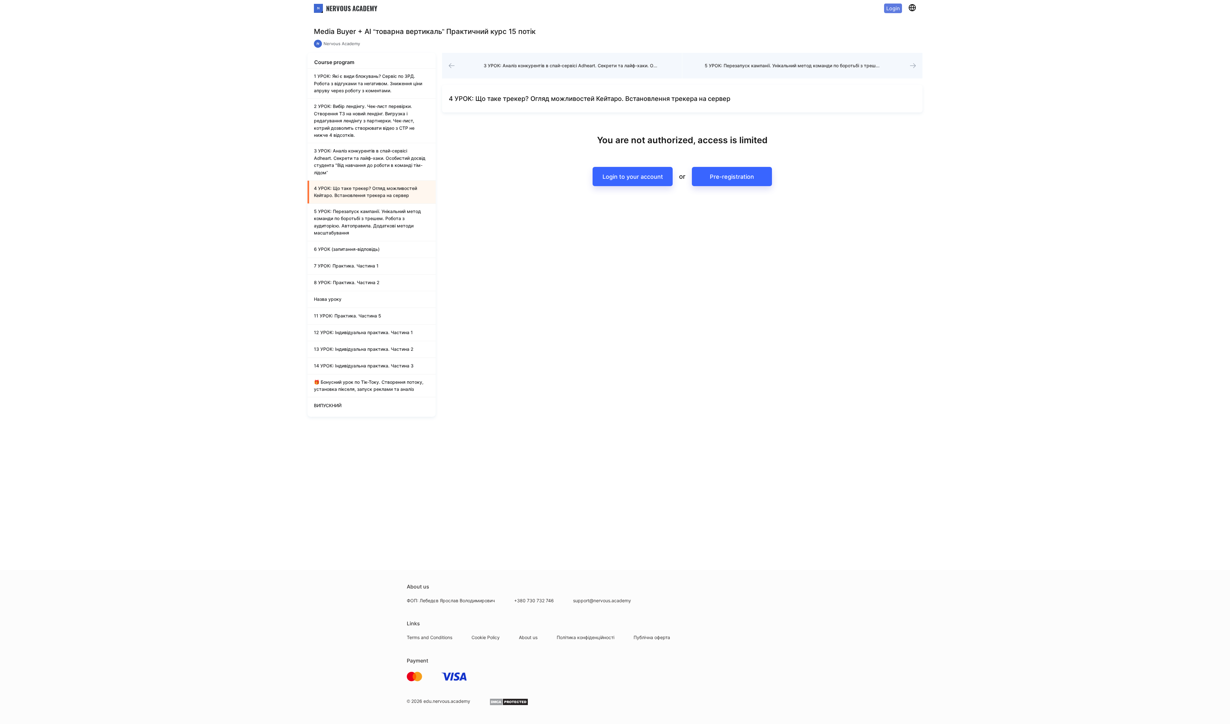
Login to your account (633, 176)
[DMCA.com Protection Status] (508, 704)
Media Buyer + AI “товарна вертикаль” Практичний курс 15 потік (425, 31)
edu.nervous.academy (446, 701)
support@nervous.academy (602, 600)
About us (528, 637)
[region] (372, 242)
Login (893, 8)
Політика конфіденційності (585, 637)
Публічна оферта (652, 637)
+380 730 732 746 (534, 600)
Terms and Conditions (429, 637)
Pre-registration (732, 176)
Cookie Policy (486, 637)
